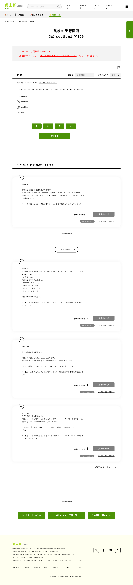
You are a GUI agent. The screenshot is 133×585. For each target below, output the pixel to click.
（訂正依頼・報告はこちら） (48, 83)
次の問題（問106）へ (102, 515)
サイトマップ (78, 567)
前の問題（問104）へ (31, 515)
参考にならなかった (87, 221)
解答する (54, 136)
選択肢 (70, 75)
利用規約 (55, 567)
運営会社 (15, 567)
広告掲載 (26, 567)
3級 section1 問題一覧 (66, 515)
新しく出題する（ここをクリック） (58, 55)
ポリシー (65, 567)
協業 (45, 567)
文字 (103, 75)
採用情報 (37, 567)
